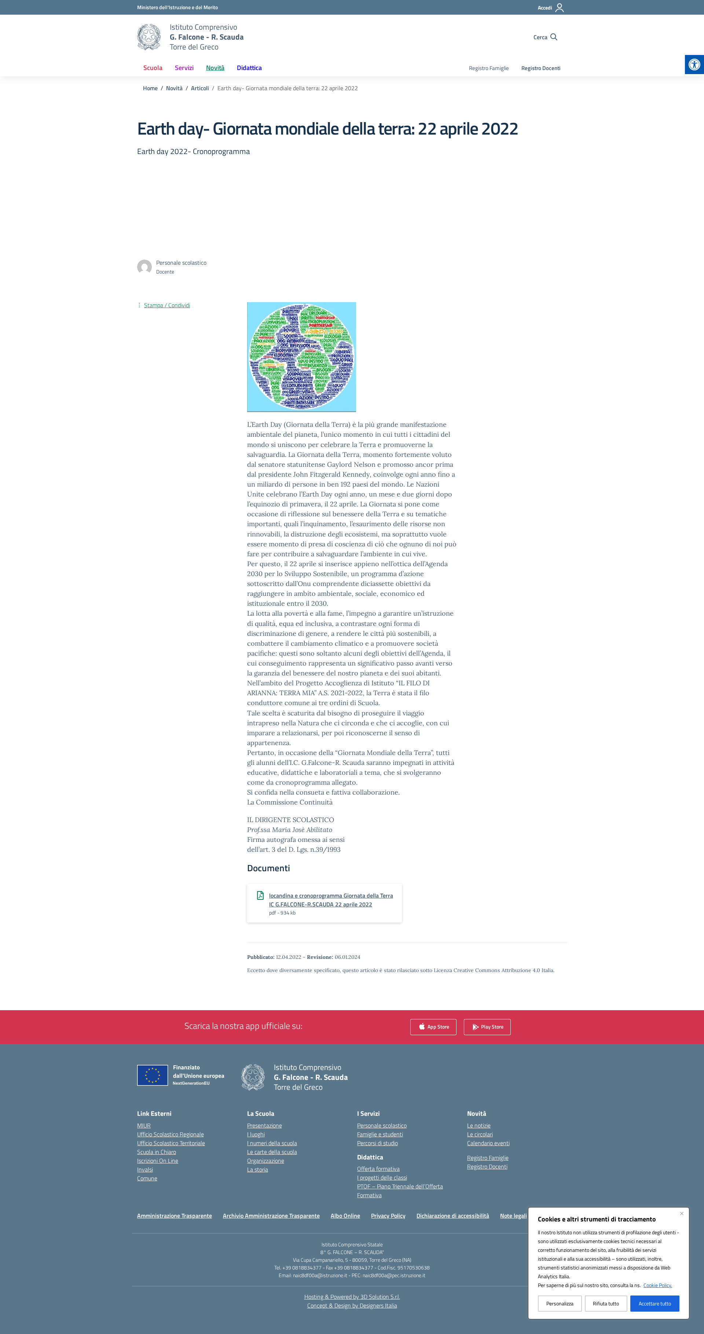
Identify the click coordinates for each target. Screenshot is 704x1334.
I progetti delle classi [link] (382, 1177)
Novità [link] (215, 68)
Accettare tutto (655, 1303)
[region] (608, 1263)
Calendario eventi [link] (488, 1143)
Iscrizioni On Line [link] (157, 1160)
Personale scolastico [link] (382, 1125)
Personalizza (559, 1303)
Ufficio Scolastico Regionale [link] (170, 1134)
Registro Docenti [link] (541, 68)
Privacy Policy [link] (388, 1215)
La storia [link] (257, 1169)
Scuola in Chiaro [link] (156, 1151)
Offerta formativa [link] (378, 1168)
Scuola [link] (152, 68)
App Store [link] (437, 1026)
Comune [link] (147, 1178)
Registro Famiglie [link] (489, 68)
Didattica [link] (249, 68)
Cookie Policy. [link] (658, 1285)
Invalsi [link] (145, 1169)
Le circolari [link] (480, 1134)
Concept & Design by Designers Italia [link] (352, 1305)
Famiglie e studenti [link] (380, 1134)
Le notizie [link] (479, 1125)
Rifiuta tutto (606, 1303)
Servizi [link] (184, 68)
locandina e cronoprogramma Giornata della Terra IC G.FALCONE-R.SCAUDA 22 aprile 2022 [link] (331, 900)
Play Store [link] (491, 1026)
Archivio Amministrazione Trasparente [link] (271, 1215)
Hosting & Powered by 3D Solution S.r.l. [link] (352, 1296)
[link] (694, 64)
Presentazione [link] (264, 1125)
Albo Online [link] (345, 1215)
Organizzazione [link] (265, 1160)
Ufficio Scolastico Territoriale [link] (171, 1143)
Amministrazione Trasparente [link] (174, 1215)
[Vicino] (681, 1213)
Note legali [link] (513, 1215)
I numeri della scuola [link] (272, 1143)
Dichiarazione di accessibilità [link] (453, 1215)
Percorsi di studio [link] (377, 1143)
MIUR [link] (144, 1125)
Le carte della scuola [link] (272, 1151)
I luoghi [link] (256, 1134)
